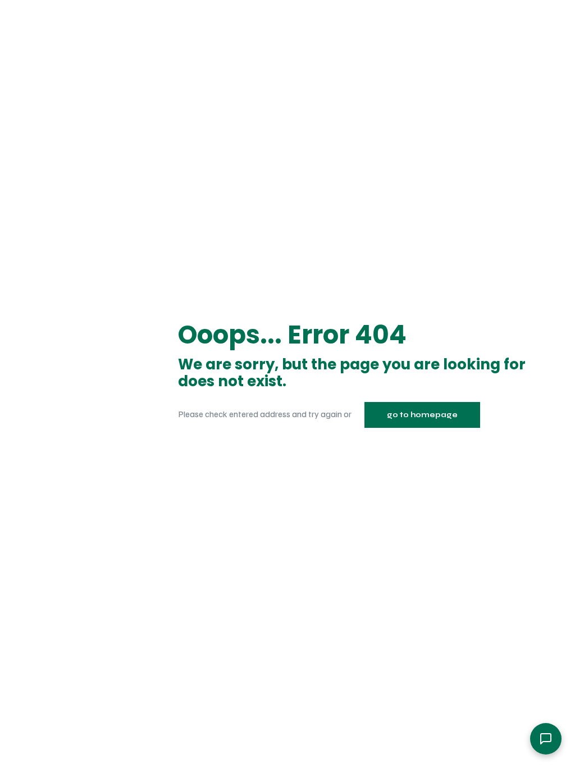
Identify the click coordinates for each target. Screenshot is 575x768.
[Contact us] (546, 739)
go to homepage (422, 414)
